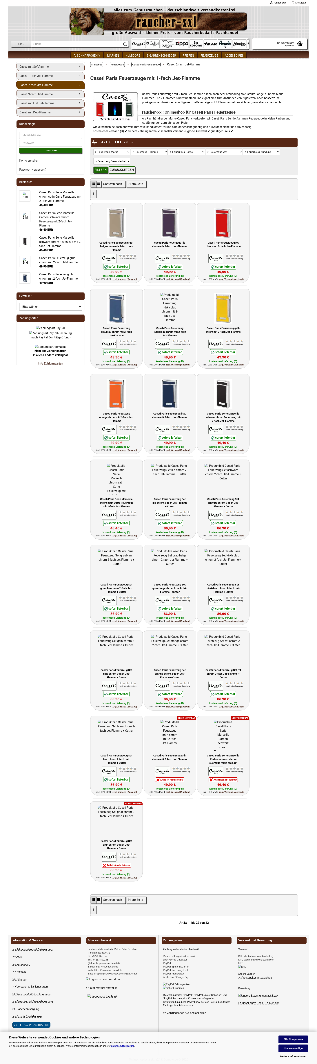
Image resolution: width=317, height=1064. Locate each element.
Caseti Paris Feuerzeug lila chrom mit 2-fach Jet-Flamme (169, 244)
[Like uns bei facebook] (102, 996)
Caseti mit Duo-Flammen (35, 112)
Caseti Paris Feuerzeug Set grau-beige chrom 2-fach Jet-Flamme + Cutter (169, 588)
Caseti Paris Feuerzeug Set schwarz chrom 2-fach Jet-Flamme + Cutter (223, 502)
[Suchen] (125, 44)
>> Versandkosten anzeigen (255, 977)
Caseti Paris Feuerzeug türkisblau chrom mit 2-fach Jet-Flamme (170, 331)
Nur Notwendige (293, 1048)
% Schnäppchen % (87, 55)
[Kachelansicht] (93, 184)
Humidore (132, 55)
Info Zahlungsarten (50, 363)
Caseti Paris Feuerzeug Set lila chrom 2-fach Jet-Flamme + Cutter (169, 502)
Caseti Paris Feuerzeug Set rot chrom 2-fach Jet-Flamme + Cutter (223, 673)
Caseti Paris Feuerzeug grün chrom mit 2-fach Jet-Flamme (169, 757)
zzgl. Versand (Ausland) (124, 279)
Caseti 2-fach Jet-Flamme (36, 85)
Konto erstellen (29, 160)
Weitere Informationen (293, 1056)
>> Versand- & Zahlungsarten (30, 986)
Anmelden (50, 150)
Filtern (100, 170)
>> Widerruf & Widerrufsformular (31, 994)
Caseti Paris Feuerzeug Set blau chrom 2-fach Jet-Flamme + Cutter (116, 759)
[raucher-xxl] (158, 21)
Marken (113, 55)
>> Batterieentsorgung (25, 1009)
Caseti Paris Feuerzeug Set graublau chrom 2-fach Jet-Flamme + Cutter (116, 588)
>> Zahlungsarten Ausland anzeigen (184, 1012)
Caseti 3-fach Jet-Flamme (36, 94)
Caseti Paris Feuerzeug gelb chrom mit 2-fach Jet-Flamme (223, 330)
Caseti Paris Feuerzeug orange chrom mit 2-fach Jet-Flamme (116, 417)
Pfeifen (188, 55)
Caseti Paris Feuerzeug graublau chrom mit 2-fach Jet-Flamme (116, 331)
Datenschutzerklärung (122, 1046)
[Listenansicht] (98, 184)
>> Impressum (21, 964)
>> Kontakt (19, 971)
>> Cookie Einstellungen (27, 1016)
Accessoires (234, 55)
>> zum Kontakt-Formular (101, 987)
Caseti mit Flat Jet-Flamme (36, 103)
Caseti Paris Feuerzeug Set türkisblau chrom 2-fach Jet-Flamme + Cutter (223, 588)
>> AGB (17, 956)
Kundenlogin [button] (279, 2)
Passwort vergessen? (33, 169)
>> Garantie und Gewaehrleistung (32, 1001)
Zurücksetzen (122, 170)
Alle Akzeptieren (293, 1039)
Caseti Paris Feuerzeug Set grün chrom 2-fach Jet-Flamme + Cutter (116, 844)
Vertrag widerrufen (31, 1024)
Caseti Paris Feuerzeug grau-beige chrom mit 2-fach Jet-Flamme (116, 246)
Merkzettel (300, 2)
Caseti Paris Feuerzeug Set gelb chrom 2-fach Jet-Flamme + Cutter (116, 673)
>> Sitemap (19, 979)
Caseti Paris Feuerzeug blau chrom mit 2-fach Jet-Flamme (169, 415)
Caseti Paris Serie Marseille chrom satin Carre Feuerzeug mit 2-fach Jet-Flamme (116, 502)
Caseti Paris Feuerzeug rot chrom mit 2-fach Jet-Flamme (223, 244)
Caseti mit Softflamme (34, 66)
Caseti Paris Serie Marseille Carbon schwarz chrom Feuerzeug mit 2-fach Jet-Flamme (223, 759)
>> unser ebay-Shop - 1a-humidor (258, 1002)
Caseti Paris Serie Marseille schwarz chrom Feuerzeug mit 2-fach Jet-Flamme (223, 417)
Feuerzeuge (209, 55)
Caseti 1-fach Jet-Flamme (36, 76)
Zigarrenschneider (161, 55)
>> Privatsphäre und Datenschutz (32, 949)
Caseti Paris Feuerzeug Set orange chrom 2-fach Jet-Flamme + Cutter (170, 673)
